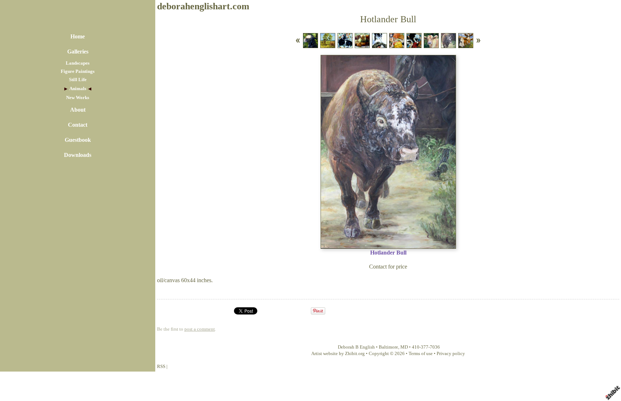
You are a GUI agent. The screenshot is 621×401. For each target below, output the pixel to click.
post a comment (199, 329)
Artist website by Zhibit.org (338, 353)
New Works (77, 97)
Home (77, 36)
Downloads (77, 155)
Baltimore (388, 347)
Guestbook (78, 140)
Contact (77, 125)
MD (404, 347)
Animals (77, 88)
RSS (161, 366)
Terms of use (421, 353)
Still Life (78, 79)
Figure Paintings (78, 71)
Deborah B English (356, 347)
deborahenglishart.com (203, 6)
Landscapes (77, 63)
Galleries (77, 51)
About (78, 110)
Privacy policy (451, 353)
